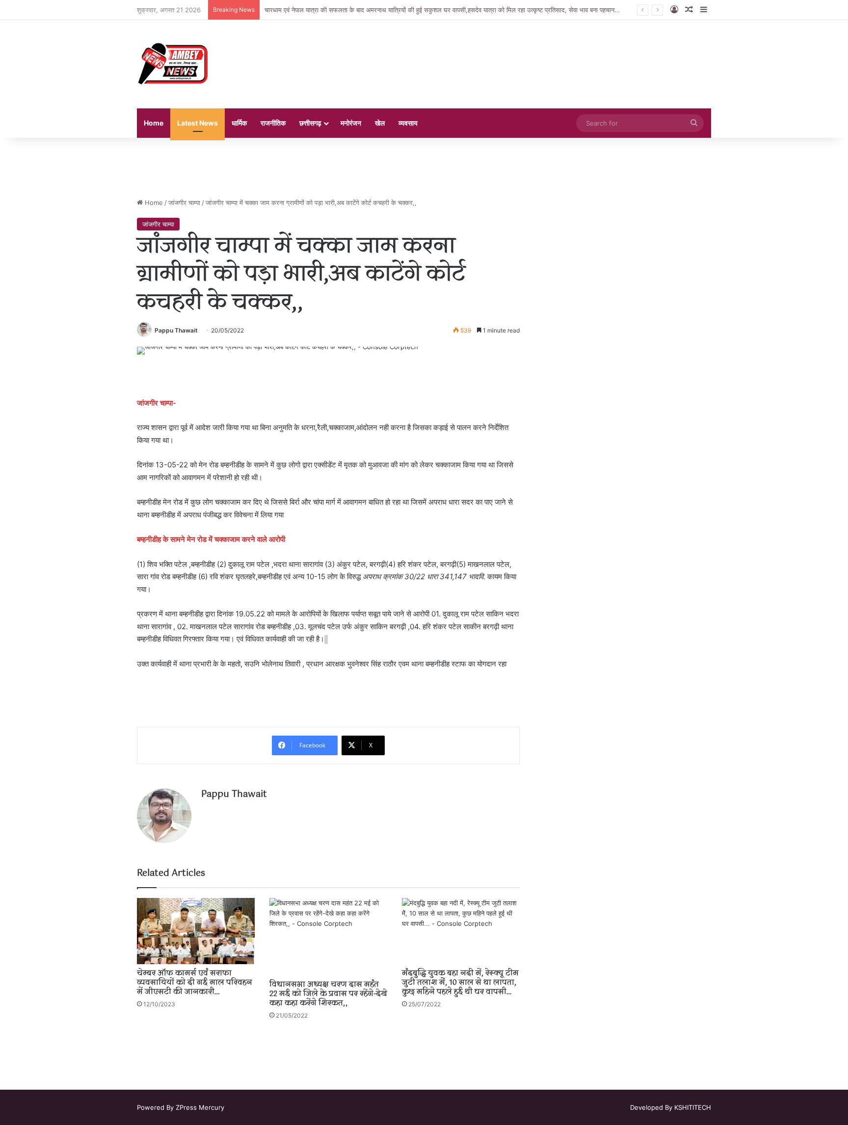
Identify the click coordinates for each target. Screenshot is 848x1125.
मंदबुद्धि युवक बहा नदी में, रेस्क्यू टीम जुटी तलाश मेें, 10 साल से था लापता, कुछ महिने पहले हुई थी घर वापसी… (460, 983)
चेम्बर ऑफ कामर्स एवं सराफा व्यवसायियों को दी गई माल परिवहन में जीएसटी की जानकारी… (194, 983)
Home (153, 123)
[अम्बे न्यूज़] (174, 64)
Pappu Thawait (176, 330)
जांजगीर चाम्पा (184, 202)
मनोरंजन (351, 123)
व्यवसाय (408, 123)
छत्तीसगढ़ (310, 123)
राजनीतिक (273, 123)
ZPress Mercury (200, 1107)
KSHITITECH (692, 1107)
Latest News (197, 123)
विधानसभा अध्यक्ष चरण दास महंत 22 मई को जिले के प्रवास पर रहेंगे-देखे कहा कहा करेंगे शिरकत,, (328, 994)
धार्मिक (239, 123)
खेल (380, 123)
